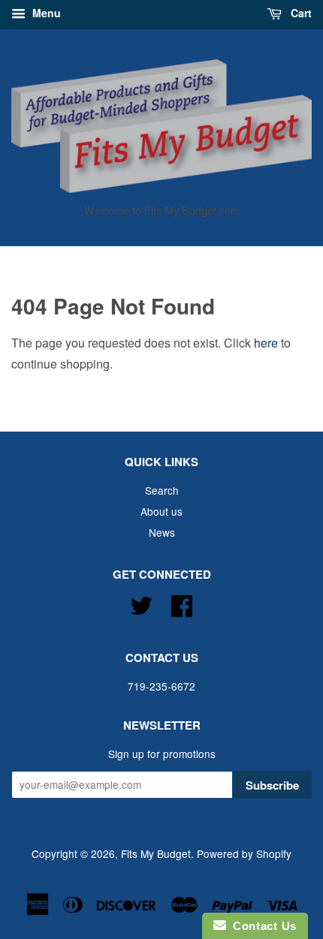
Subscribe (272, 785)
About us (161, 511)
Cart (300, 12)
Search (162, 490)
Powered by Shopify (244, 853)
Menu (45, 12)
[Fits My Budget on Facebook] (182, 602)
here (266, 342)
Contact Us (261, 925)
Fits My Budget (156, 853)
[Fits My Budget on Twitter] (141, 602)
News (162, 532)
